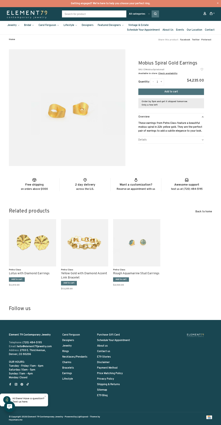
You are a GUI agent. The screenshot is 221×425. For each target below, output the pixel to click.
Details (142, 140)
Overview (144, 116)
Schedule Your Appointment (143, 30)
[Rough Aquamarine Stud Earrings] (136, 242)
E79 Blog (102, 395)
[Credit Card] (209, 418)
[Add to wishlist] (202, 69)
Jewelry (12, 25)
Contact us (103, 351)
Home (12, 39)
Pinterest (206, 39)
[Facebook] (10, 384)
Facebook (185, 39)
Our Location (194, 30)
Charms (66, 362)
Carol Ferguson (47, 25)
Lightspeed (82, 417)
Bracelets (68, 368)
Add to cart (171, 91)
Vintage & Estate (138, 25)
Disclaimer (103, 362)
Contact (210, 30)
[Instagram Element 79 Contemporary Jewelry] (16, 384)
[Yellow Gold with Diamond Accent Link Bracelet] (84, 242)
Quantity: (144, 81)
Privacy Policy (105, 379)
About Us (167, 30)
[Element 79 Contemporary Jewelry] (195, 335)
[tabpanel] (32, 252)
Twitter (196, 39)
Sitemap (102, 390)
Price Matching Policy (110, 373)
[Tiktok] (27, 384)
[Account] (205, 14)
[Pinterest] (22, 384)
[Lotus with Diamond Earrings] (32, 242)
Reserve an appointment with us (136, 189)
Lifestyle (69, 25)
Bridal (27, 25)
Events (180, 30)
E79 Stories (104, 357)
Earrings (67, 373)
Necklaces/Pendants (74, 357)
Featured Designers (109, 25)
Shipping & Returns (108, 384)
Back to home (203, 211)
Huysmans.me (15, 420)
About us (102, 346)
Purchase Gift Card (108, 334)
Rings (65, 351)
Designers (88, 25)
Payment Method (107, 368)
